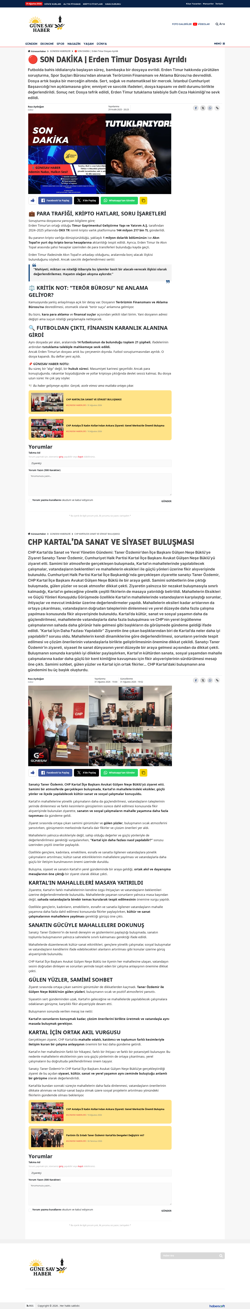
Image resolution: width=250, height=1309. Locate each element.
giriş (61, 456)
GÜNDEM (31, 44)
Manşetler (208, 4)
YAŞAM (89, 44)
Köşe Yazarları (193, 4)
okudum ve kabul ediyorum (62, 500)
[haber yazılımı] (217, 1305)
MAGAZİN (74, 44)
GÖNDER (166, 501)
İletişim (219, 4)
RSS (31, 1305)
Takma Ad (34, 452)
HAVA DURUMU (113, 4)
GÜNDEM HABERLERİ (60, 51)
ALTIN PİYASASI (72, 4)
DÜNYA (102, 44)
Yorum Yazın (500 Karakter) (45, 470)
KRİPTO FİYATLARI (93, 4)
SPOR (60, 44)
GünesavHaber (38, 51)
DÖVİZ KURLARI (52, 4)
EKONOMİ (46, 44)
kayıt (80, 456)
